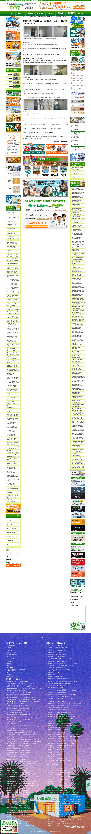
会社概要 (80, 13)
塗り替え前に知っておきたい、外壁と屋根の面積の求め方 (19, 768)
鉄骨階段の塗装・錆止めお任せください (12, 419)
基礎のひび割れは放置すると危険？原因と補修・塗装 (18, 801)
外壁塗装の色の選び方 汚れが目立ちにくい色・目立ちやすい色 (20, 686)
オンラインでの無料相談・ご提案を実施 (77, 189)
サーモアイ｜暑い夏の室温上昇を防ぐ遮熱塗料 (58, 770)
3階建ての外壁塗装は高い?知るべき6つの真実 (78, 242)
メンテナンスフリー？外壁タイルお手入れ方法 (77, 340)
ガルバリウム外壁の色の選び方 (76, 262)
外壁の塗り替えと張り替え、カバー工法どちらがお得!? (18, 719)
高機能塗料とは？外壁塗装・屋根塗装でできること (13, 325)
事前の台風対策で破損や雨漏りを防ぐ (76, 393)
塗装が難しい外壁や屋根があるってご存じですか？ (78, 319)
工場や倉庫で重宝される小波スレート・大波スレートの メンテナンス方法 (22, 776)
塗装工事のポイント (11, 221)
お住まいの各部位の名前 (12, 263)
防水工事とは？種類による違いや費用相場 (13, 451)
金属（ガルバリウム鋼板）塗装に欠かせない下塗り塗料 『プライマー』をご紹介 (65, 819)
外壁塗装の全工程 (11, 233)
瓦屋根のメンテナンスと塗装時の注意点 (12, 406)
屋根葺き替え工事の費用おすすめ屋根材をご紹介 (12, 255)
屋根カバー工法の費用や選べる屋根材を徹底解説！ (58, 680)
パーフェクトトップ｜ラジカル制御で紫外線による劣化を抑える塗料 (62, 767)
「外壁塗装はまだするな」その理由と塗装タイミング (13, 237)
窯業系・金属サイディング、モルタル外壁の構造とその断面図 (20, 770)
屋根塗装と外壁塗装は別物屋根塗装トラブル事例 (13, 329)
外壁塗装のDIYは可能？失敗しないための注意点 (77, 315)
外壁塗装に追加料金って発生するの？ (76, 205)
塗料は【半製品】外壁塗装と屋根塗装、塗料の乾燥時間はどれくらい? (22, 761)
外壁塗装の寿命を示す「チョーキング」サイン (12, 300)
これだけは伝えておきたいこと (13, 652)
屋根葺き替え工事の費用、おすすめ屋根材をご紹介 (58, 678)
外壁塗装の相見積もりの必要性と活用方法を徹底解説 (18, 750)
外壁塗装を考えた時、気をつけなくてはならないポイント (19, 747)
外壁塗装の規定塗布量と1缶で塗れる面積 (77, 360)
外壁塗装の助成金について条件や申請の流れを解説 (58, 692)
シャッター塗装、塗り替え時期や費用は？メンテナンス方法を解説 (62, 740)
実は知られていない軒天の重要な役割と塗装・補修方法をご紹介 (61, 716)
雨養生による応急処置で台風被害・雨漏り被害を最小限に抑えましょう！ (22, 799)
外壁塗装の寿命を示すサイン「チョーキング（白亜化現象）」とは (21, 736)
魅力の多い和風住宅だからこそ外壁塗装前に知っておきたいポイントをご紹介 (64, 705)
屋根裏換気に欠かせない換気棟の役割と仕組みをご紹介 (19, 788)
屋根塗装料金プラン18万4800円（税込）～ (57, 656)
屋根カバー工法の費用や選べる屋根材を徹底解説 (12, 259)
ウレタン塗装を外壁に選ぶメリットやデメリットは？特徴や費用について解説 (64, 799)
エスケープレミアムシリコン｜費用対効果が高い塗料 (59, 777)
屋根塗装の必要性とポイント (54, 674)
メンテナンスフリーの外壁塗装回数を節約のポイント (78, 254)
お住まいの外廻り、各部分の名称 (14, 721)
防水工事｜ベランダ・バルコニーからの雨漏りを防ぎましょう (61, 689)
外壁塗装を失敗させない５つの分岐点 (77, 201)
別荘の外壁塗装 (51, 756)
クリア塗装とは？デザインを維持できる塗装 (13, 292)
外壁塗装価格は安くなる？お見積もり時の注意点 (13, 247)
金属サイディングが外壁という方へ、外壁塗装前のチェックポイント (62, 825)
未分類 (29, 16)
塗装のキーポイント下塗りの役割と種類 (76, 275)
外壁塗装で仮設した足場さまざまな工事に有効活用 (78, 299)
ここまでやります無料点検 (70, 13)
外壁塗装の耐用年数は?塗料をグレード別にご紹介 (13, 267)
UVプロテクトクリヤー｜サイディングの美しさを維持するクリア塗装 (62, 787)
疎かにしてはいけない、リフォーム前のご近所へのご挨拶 (19, 703)
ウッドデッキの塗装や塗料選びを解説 (12, 427)
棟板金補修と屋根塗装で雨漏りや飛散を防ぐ (12, 443)
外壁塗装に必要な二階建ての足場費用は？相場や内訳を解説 (60, 761)
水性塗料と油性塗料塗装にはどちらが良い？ (77, 336)
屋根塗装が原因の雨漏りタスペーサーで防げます (12, 386)
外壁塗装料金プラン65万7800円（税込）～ (57, 654)
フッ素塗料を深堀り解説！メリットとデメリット (78, 442)
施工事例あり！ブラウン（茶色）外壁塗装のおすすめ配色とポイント (21, 818)
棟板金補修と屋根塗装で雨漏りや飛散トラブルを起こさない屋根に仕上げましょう (24, 777)
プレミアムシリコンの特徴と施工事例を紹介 (77, 454)
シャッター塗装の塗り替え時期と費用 (11, 435)
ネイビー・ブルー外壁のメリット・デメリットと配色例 (19, 808)
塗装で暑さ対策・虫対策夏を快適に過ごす (12, 296)
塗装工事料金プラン (60, 13)
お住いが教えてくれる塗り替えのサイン (12, 225)
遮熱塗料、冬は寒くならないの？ (55, 805)
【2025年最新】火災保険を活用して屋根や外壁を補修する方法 (61, 669)
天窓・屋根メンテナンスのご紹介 (12, 357)
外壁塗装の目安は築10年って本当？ (11, 229)
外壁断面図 (9, 492)
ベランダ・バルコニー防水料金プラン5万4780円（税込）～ (60, 659)
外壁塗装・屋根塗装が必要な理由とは (15, 712)
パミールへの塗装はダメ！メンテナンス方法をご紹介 (78, 381)
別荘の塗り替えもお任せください (78, 176)
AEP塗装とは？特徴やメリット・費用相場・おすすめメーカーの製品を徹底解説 (65, 803)
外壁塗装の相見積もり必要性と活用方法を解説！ (78, 209)
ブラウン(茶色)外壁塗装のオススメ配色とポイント (78, 438)
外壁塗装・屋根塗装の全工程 (54, 652)
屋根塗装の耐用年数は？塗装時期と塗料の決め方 (77, 409)
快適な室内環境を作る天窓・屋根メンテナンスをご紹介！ (60, 720)
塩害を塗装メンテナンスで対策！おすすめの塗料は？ (18, 790)
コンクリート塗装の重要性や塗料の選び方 (12, 439)
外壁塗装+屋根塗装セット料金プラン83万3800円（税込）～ (60, 658)
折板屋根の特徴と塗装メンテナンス (11, 402)
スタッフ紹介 (10, 524)
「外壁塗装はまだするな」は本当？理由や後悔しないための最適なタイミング (23, 699)
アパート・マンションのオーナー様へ (77, 172)
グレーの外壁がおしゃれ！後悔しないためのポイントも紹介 (19, 810)
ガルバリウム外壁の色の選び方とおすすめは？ (17, 728)
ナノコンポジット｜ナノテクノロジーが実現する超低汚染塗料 (61, 783)
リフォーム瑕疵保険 (11, 654)
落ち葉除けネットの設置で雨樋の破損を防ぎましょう (59, 727)
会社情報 (9, 663)
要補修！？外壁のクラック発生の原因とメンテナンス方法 (19, 737)
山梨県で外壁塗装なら (12, 528)
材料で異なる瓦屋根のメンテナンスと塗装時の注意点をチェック (61, 709)
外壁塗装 (13, 74)
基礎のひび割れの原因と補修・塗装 (76, 401)
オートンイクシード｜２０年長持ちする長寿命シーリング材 (60, 794)
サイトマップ (10, 544)
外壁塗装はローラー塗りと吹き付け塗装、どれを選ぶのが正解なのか (21, 763)
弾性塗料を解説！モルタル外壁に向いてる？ (78, 446)
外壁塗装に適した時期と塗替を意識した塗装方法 (12, 271)
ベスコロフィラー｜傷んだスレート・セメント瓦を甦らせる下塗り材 (62, 774)
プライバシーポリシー (12, 536)
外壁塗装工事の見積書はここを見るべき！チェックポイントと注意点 (62, 663)
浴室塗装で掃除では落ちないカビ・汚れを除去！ (58, 738)
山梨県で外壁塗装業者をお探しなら (14, 670)
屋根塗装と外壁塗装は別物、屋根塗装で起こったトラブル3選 (20, 756)
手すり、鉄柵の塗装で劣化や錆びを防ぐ (12, 423)
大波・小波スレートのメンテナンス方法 (12, 500)
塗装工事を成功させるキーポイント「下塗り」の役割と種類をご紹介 (62, 818)
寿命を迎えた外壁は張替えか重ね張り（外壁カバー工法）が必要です (62, 681)
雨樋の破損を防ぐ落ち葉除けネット (11, 374)
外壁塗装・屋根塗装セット (13, 82)
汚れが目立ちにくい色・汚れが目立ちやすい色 (78, 78)
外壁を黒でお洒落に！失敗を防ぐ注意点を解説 (77, 426)
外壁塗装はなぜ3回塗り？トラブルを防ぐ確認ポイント (18, 748)
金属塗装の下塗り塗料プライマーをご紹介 (77, 279)
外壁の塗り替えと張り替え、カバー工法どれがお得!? (77, 246)
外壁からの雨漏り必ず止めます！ (55, 670)
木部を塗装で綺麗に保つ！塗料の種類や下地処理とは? (78, 377)
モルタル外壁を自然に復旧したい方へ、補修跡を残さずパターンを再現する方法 (24, 741)
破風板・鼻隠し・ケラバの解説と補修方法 (13, 345)
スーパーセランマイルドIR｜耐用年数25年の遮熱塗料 (59, 772)
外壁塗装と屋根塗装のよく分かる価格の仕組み (58, 647)
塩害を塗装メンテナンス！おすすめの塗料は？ (13, 472)
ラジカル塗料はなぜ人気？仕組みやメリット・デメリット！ (19, 823)
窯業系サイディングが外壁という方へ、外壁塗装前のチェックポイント (63, 823)
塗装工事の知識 (10, 213)
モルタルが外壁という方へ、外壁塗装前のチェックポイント (60, 821)
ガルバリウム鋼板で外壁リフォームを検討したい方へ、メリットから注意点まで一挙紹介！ (26, 726)
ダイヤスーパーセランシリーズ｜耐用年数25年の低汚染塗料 (60, 776)
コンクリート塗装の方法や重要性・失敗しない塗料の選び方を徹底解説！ (63, 741)
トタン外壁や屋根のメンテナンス (11, 398)
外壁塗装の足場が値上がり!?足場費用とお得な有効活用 (59, 760)
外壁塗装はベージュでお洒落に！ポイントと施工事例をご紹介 (20, 816)
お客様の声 (31, 13)
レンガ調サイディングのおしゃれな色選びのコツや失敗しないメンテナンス (23, 739)
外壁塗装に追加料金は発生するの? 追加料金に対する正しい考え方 (62, 694)
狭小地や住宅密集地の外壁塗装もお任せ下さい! (13, 390)
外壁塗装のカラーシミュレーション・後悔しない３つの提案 (19, 692)
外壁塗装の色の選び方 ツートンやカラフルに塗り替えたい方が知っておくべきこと (24, 688)
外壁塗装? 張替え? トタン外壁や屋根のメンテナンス (59, 700)
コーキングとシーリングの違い (13, 480)
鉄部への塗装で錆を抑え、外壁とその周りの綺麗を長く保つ (60, 731)
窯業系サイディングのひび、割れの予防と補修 (77, 324)
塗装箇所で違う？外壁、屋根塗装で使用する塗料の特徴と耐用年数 (62, 807)
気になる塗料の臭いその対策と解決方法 (76, 238)
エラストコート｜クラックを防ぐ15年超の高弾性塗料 (59, 785)
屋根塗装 (13, 78)
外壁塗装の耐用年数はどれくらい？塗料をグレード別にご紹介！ (20, 730)
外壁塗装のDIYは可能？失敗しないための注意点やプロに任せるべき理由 (22, 717)
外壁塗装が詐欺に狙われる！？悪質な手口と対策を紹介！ (19, 752)
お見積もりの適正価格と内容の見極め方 (77, 221)
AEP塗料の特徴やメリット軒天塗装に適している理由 (78, 467)
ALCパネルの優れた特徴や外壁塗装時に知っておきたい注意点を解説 (21, 767)
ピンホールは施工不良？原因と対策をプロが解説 (12, 316)
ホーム (10, 13)
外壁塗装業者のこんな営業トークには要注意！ (78, 311)
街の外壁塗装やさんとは (12, 645)
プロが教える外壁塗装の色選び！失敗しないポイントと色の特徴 (20, 683)
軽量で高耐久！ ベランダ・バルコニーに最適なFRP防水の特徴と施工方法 (22, 783)
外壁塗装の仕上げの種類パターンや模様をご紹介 (77, 450)
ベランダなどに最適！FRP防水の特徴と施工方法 (13, 455)
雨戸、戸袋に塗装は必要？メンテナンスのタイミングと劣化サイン (62, 743)
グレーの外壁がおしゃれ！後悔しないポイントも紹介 (78, 422)
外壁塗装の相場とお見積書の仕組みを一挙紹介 (58, 661)
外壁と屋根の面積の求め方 (13, 488)
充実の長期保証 (10, 659)
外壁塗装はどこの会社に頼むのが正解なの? (16, 759)
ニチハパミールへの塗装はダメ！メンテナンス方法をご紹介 (19, 794)
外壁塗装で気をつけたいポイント (12, 333)
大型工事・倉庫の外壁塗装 (53, 752)
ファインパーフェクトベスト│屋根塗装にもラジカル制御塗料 (61, 768)
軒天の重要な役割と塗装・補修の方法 (11, 349)
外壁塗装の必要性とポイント (54, 672)
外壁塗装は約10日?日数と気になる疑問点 (77, 230)
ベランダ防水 (13, 86)
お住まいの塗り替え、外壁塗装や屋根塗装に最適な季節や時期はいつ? (22, 734)
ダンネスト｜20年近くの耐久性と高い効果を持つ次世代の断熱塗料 (62, 788)
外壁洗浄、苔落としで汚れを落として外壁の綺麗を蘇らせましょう (62, 745)
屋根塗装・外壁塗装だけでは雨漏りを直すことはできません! (20, 708)
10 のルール (9, 656)
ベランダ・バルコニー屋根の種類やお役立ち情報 (13, 447)
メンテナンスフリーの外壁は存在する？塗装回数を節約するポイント (21, 725)
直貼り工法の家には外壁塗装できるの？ (76, 328)
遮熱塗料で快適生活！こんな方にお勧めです (57, 781)
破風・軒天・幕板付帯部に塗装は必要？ (12, 341)
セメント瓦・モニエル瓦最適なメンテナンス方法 (12, 410)
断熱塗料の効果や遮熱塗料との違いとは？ (77, 385)
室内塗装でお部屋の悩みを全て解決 (55, 687)
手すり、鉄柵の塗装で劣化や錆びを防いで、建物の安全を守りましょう (63, 734)
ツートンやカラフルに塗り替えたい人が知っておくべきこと (78, 88)
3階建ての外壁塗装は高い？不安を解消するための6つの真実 (20, 706)
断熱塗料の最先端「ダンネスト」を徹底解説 (78, 389)
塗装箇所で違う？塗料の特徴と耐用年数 (77, 270)
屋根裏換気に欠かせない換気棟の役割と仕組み (12, 468)
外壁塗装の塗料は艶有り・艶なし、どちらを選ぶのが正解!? (60, 810)
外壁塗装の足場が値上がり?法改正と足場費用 (78, 303)
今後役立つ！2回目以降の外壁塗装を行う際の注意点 (59, 683)
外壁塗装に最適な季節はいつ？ (12, 276)
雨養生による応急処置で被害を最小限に (77, 397)
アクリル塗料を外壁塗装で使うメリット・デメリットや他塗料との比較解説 (64, 798)
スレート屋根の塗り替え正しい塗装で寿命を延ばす (13, 382)
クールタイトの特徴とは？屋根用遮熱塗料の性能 (78, 458)
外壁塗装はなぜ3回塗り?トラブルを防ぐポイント (13, 337)
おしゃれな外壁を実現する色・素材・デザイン (78, 413)
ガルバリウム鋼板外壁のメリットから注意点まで (77, 258)
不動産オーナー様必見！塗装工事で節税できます (77, 295)
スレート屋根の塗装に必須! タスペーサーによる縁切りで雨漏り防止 (21, 757)
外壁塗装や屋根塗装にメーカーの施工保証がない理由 (78, 291)
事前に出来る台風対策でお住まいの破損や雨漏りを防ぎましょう (20, 798)
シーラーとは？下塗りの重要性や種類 (77, 283)
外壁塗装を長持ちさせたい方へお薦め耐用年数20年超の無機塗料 (61, 814)
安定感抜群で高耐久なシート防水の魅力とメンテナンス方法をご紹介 (21, 787)
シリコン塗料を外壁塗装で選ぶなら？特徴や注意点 (13, 288)
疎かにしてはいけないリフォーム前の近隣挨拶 (77, 234)
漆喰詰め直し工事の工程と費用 (76, 348)
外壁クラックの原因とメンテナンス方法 (12, 304)
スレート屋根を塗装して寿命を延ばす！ (56, 751)
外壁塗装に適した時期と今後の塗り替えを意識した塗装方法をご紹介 (21, 732)
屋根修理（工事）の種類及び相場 (11, 251)
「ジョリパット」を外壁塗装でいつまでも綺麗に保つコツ (19, 772)
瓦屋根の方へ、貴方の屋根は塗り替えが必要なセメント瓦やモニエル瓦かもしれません (66, 711)
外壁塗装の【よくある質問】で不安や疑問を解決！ (18, 681)
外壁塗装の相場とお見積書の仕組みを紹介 (77, 213)
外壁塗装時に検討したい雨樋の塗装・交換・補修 (12, 365)
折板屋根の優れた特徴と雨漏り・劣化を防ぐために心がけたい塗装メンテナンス (65, 701)
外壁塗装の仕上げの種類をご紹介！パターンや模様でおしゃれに (20, 825)
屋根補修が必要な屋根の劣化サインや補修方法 (12, 378)
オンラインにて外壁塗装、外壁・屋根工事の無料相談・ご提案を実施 (62, 690)
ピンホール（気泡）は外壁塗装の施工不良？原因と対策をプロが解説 (21, 743)
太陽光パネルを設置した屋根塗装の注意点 (77, 373)
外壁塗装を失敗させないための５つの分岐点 (16, 690)
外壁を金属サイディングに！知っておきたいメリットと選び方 (61, 698)
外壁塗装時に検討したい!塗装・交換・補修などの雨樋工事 (60, 723)
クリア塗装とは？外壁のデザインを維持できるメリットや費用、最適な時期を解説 (65, 801)
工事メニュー (40, 13)
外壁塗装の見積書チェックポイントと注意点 (78, 217)
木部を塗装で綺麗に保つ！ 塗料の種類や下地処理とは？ (19, 792)
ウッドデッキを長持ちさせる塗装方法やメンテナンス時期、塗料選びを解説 (64, 736)
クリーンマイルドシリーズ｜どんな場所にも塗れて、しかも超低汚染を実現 (64, 792)
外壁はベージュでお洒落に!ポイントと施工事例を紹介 (78, 434)
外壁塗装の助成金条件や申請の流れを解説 (77, 197)
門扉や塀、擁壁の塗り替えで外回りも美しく (57, 685)
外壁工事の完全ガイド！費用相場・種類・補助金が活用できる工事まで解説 (23, 701)
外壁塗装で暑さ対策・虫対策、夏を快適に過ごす (58, 758)
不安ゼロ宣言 (10, 661)
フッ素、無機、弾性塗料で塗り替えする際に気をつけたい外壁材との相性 (22, 774)
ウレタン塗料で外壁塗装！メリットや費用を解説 (13, 284)
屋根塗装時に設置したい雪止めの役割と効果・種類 (13, 370)
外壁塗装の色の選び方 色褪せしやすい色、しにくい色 (18, 685)
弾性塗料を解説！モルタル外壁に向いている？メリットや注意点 (20, 821)
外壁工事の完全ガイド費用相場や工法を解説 (12, 243)
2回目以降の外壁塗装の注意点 (76, 266)
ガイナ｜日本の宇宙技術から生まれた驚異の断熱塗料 (59, 790)
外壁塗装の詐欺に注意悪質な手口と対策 (77, 225)
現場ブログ (9, 649)
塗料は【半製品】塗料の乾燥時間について (12, 476)
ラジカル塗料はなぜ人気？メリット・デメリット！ (78, 462)
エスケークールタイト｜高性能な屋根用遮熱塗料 (58, 779)
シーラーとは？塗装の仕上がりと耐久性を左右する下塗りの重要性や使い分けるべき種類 (66, 816)
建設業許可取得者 (11, 532)
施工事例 (20, 13)
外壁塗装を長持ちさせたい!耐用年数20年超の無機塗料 (78, 287)
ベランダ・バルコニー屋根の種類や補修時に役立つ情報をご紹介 (20, 779)
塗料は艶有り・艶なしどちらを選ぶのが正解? (77, 332)
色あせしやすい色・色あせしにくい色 (77, 83)
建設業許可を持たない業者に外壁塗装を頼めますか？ (18, 669)
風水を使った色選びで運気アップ (78, 73)
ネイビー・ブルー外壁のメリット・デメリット (77, 417)
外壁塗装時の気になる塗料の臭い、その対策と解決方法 (19, 705)
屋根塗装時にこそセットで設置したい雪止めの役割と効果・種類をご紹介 (63, 725)
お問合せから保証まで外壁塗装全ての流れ (57, 650)
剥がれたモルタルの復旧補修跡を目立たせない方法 (13, 312)
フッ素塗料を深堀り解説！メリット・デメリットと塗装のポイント (21, 819)
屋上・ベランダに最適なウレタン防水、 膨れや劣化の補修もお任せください (23, 785)
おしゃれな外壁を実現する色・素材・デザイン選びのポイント (20, 807)
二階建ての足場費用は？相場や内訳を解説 (77, 307)
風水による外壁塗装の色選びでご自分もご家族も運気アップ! (20, 694)
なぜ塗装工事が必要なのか (13, 217)
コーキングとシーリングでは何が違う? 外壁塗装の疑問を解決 (20, 765)
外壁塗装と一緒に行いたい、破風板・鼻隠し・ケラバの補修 (60, 714)
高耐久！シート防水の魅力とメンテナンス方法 (12, 464)
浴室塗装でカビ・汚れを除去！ (11, 431)
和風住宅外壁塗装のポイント (76, 344)
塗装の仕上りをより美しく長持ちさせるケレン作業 (13, 321)
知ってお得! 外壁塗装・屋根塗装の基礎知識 (16, 710)
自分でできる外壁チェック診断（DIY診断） (16, 716)
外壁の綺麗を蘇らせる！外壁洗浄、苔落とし (77, 364)
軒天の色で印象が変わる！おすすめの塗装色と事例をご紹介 (60, 718)
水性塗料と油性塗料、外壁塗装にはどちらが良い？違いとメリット (62, 812)
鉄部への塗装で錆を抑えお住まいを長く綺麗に (12, 414)
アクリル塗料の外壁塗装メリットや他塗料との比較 (13, 280)
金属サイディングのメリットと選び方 (11, 394)
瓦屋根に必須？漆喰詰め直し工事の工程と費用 (58, 707)
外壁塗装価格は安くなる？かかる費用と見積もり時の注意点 (60, 665)
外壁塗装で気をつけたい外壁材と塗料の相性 (12, 496)
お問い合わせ (10, 540)
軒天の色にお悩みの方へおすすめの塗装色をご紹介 (13, 353)
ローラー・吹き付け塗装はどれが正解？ (76, 356)
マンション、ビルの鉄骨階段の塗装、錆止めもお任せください (61, 732)
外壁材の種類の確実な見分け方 (75, 250)
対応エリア (9, 665)
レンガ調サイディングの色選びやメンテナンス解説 (13, 308)
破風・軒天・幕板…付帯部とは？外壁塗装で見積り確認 (59, 712)
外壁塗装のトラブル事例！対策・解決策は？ (78, 405)
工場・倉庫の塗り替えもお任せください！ (78, 168)
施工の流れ (50, 13)
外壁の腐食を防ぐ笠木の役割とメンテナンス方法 (13, 361)
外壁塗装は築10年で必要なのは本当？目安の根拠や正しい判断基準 (21, 697)
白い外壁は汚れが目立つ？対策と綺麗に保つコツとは (78, 430)
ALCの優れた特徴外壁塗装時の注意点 (11, 484)
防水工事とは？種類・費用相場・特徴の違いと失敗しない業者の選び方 (22, 781)
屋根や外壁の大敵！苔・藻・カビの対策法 (77, 368)
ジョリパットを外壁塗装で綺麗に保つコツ (78, 352)
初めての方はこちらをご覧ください (55, 645)
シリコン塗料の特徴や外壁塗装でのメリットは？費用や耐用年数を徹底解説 (64, 796)
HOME (24, 16)
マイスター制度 (10, 658)
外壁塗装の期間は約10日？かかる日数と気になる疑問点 (19, 696)
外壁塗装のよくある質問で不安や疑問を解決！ (78, 193)
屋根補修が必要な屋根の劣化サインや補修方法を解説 (59, 729)
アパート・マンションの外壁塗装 (55, 754)
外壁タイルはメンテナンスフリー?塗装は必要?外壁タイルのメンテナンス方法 (64, 703)
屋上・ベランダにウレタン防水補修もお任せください (13, 459)
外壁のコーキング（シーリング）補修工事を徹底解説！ (59, 696)
